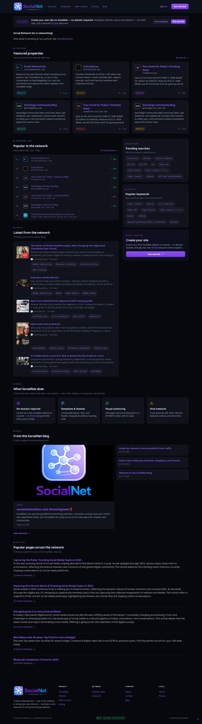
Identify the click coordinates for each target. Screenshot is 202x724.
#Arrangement (39, 348)
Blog (105, 6)
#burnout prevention (66, 264)
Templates (65, 6)
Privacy (162, 696)
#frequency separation (79, 348)
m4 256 (143, 164)
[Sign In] (198, 719)
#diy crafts (79, 316)
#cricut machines (60, 316)
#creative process (89, 264)
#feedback (96, 371)
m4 (153, 164)
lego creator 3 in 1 (157, 170)
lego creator (134, 176)
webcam (146, 158)
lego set (164, 164)
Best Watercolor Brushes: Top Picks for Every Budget (44, 637)
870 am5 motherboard (170, 176)
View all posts (20, 533)
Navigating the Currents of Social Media (37, 611)
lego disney (133, 170)
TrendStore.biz (65, 38)
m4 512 (131, 164)
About (128, 691)
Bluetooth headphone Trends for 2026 (35, 659)
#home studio (89, 293)
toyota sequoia (163, 158)
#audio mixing (56, 348)
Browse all (181, 57)
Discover (52, 6)
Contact (129, 696)
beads (130, 216)
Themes (62, 696)
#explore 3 (94, 316)
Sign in (163, 6)
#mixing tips (100, 348)
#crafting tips (40, 316)
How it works (81, 6)
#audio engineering (42, 264)
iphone (150, 176)
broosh (173, 222)
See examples (161, 21)
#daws (58, 293)
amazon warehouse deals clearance (146, 222)
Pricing (95, 6)
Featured (96, 696)
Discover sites (98, 691)
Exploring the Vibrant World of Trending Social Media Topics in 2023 (53, 585)
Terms (162, 691)
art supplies (166, 204)
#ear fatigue (80, 371)
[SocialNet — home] (28, 6)
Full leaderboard (108, 150)
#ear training (39, 270)
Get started (180, 6)
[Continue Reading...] (24, 575)
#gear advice (72, 293)
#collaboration (40, 371)
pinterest (132, 158)
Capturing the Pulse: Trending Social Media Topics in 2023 (47, 560)
